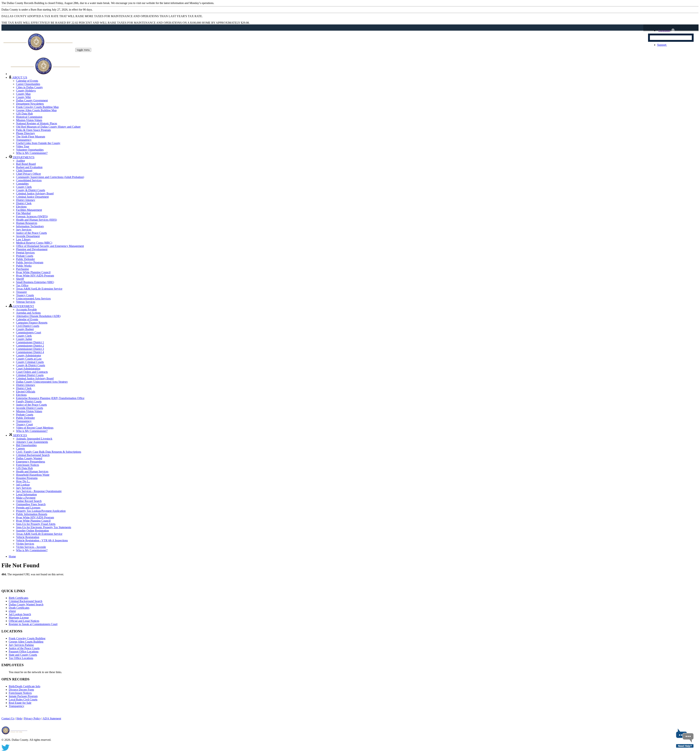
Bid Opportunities (26, 445)
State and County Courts (23, 654)
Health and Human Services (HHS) (36, 219)
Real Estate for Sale (20, 702)
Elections (21, 206)
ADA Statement (52, 718)
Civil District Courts (27, 325)
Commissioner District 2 (30, 345)
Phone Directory (25, 133)
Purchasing (22, 269)
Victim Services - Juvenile (31, 547)
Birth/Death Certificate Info (24, 686)
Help (19, 718)
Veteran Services (25, 301)
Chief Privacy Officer (28, 173)
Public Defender (25, 259)
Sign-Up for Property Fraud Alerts (35, 524)
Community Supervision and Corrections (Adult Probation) (50, 177)
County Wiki (23, 97)
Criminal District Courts (30, 375)
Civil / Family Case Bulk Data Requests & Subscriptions (48, 451)
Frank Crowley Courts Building (27, 638)
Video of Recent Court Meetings (34, 427)
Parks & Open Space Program (33, 130)
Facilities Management (29, 209)
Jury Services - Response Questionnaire (39, 491)
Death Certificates (19, 607)
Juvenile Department (28, 236)
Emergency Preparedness (30, 461)
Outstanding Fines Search (31, 504)
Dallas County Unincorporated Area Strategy (42, 381)
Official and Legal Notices (24, 620)
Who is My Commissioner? (32, 153)
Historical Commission (29, 116)
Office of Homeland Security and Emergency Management (50, 246)
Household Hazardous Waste (32, 474)
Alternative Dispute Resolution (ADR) (38, 316)
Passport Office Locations (23, 651)
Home (12, 556)
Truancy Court (24, 424)
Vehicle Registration (27, 537)
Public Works (24, 265)
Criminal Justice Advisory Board (35, 193)
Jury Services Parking (21, 644)
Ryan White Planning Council (33, 272)
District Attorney (25, 200)
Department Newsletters (30, 103)
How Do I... (23, 481)
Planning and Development (31, 249)
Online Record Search (29, 501)
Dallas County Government (32, 100)
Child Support (24, 170)
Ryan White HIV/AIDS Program (35, 275)
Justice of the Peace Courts (31, 232)
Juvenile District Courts (29, 408)
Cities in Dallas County (29, 87)
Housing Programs (27, 478)
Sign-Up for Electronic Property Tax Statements (43, 527)
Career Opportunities (28, 84)
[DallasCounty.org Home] (45, 73)
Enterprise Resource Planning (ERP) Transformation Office (50, 398)
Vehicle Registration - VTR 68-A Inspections (42, 540)
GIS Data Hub (24, 113)
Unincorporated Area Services (33, 298)
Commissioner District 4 (30, 352)
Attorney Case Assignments (32, 441)
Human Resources (26, 223)
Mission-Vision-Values (29, 120)
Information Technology (30, 226)
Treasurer (21, 292)
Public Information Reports (31, 514)
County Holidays (26, 90)
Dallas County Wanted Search (26, 604)
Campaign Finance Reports (31, 322)
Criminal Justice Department (32, 196)
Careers (20, 448)
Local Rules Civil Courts (23, 699)
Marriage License (19, 617)
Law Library (23, 239)
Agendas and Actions (28, 312)
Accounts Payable (26, 309)
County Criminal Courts (30, 362)
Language (664, 30)
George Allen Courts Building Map (36, 110)
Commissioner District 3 (30, 348)
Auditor (20, 160)
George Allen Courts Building (26, 641)
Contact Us (7, 718)
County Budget (25, 329)
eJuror (12, 611)
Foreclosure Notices (27, 464)
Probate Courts (24, 255)
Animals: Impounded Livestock (34, 438)
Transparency (24, 139)
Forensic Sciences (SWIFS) (32, 216)
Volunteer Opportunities (30, 149)
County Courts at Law (29, 358)
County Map (23, 93)
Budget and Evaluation (29, 167)
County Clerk (24, 186)
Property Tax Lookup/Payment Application (41, 510)
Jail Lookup (23, 484)
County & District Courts (30, 190)
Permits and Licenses (28, 507)
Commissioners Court (28, 332)
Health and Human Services (32, 471)
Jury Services (23, 229)
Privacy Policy (32, 718)
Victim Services (25, 543)
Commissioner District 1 (30, 342)
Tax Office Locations (21, 658)
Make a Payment (25, 497)
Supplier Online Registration (32, 530)
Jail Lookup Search (20, 614)
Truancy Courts (25, 295)
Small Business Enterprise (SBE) (35, 282)
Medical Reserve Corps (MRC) (34, 242)
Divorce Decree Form (21, 689)
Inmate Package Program (23, 696)
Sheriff (20, 278)
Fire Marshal (23, 213)
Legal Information (26, 494)
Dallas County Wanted (29, 458)
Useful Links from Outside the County (38, 143)
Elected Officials (25, 391)
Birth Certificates (18, 597)
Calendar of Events (27, 80)
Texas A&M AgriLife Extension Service (39, 288)
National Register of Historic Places (36, 123)
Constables (22, 183)
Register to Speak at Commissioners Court (33, 624)
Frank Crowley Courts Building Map (37, 107)
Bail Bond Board (26, 163)
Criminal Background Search (33, 455)
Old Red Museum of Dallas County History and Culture (48, 126)
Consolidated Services (29, 180)
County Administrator (28, 355)
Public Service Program (29, 262)
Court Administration (28, 368)
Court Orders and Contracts (32, 371)
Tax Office (22, 285)
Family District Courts (29, 401)
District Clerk (24, 203)
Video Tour (22, 146)
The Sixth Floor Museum (30, 136)
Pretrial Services (25, 252)
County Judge (24, 339)
